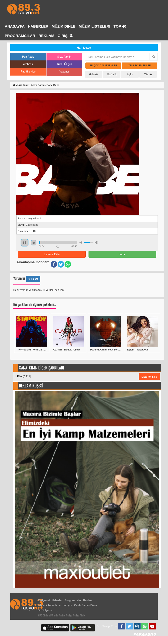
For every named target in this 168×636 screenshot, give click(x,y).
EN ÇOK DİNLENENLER (103, 65)
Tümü (148, 74)
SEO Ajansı (45, 610)
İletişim (67, 605)
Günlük (93, 74)
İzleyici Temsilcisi (49, 605)
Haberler (57, 600)
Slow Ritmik (64, 56)
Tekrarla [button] (58, 246)
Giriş (63, 36)
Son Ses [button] (96, 242)
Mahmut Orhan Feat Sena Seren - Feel (105, 349)
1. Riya (23, 376)
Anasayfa (15, 26)
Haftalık (112, 74)
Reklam (46, 36)
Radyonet (44, 600)
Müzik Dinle (63, 26)
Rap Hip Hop (27, 71)
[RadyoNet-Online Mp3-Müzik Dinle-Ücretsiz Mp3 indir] (23, 9)
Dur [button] (33, 242)
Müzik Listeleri (94, 26)
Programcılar (20, 36)
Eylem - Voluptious (138, 349)
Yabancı (64, 71)
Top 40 (120, 26)
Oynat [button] (24, 243)
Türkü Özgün (64, 64)
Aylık (130, 74)
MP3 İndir (53, 615)
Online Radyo (65, 615)
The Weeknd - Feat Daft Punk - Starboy (31, 349)
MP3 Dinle (43, 615)
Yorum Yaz (33, 278)
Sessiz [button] (81, 242)
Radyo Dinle (79, 615)
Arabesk (28, 64)
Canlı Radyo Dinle (85, 605)
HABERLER (38, 26)
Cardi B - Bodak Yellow (66, 349)
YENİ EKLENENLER (139, 65)
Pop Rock (28, 56)
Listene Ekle (52, 254)
